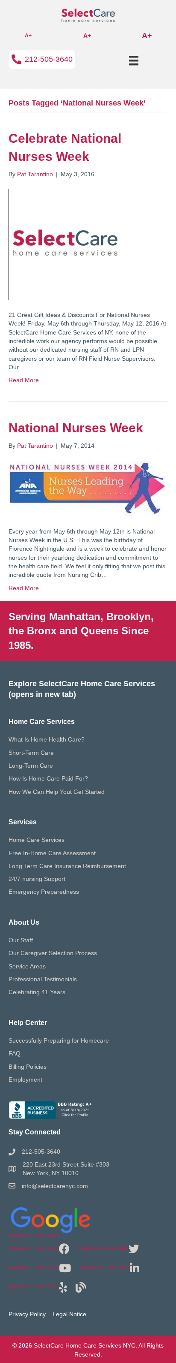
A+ (28, 36)
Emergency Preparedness (44, 891)
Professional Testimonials (43, 979)
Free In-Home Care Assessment (52, 853)
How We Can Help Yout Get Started (57, 791)
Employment (25, 1079)
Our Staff (21, 940)
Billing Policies (28, 1066)
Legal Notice (69, 1314)
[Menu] (133, 60)
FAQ (15, 1053)
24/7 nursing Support (37, 878)
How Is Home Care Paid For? (48, 778)
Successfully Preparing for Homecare (59, 1040)
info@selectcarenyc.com (55, 1185)
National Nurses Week (76, 428)
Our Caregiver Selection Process (53, 953)
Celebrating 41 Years (37, 992)
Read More (24, 380)
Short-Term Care (31, 752)
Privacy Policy (27, 1314)
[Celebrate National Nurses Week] (65, 244)
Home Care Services (37, 839)
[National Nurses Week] (87, 488)
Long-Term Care (31, 765)
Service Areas (27, 966)
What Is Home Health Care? (47, 739)
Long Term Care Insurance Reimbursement (67, 865)
